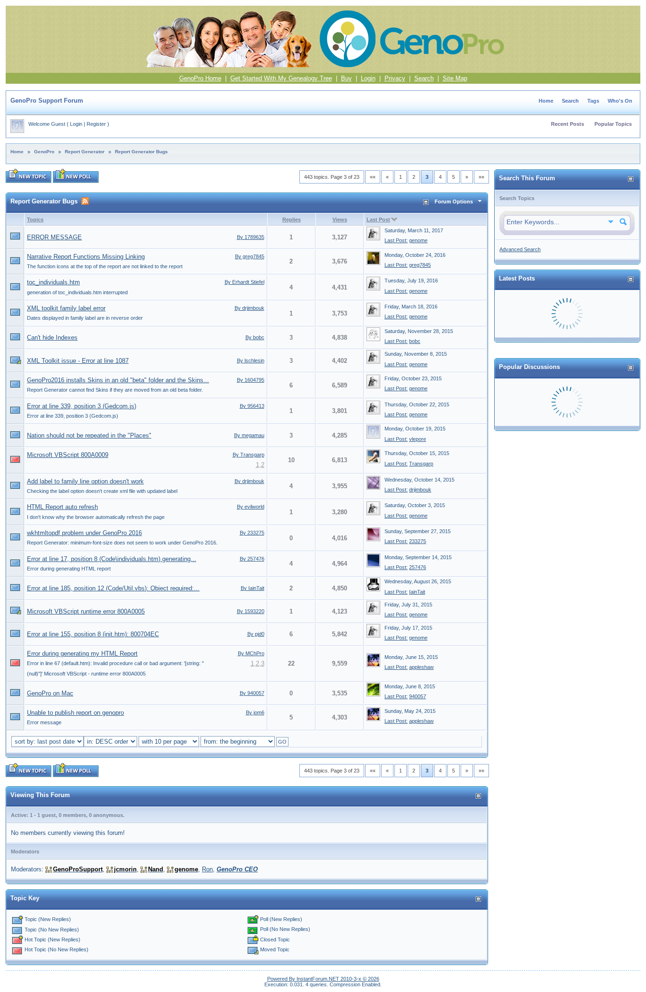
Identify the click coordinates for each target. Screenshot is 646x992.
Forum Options (454, 201)
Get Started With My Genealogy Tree (281, 78)
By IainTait (252, 588)
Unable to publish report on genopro (75, 712)
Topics (35, 219)
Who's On (620, 101)
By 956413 (252, 406)
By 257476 (252, 559)
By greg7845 (249, 256)
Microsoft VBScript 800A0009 (67, 454)
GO (282, 742)
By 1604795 (250, 380)
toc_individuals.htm (53, 282)
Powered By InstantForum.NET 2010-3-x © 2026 (323, 979)
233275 (417, 541)
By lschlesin (250, 360)
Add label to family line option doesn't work (85, 481)
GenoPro (44, 151)
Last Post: (396, 240)
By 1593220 (250, 611)
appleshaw (421, 667)
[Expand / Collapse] (426, 202)
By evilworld (250, 506)
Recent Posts (567, 124)
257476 (417, 567)
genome (418, 240)
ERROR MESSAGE (54, 237)
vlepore (417, 439)
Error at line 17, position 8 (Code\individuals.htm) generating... (111, 558)
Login (368, 78)
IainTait (417, 592)
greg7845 (420, 265)
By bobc (254, 337)
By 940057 (252, 693)
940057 (417, 696)
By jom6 (255, 712)
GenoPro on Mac (50, 693)
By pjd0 (255, 634)
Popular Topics (613, 124)
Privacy (394, 78)
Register (96, 124)
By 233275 (252, 533)
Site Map (455, 78)
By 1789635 (250, 237)
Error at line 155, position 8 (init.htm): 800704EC (93, 634)
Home (546, 101)
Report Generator (85, 151)
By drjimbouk (249, 308)
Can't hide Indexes (52, 337)
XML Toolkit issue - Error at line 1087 (78, 360)
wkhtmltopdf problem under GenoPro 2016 (84, 532)
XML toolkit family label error (66, 308)
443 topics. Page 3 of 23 (331, 177)
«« (372, 177)
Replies (291, 219)
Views (339, 219)
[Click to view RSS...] (85, 201)
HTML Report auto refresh (62, 506)
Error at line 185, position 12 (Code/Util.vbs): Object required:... (113, 588)
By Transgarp (248, 454)
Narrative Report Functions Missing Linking (86, 256)
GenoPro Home (200, 78)
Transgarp (421, 463)
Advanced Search (520, 249)
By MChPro (251, 653)
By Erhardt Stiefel (244, 282)
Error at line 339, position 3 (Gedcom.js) (81, 406)
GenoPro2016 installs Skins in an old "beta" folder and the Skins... (118, 380)
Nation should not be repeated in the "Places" (89, 435)
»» (481, 177)
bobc (414, 341)
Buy (346, 78)
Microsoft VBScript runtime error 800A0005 (86, 611)
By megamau (249, 435)
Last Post (378, 219)
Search (424, 78)
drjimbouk (420, 489)
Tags (593, 101)
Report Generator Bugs (141, 151)
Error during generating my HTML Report (82, 653)
